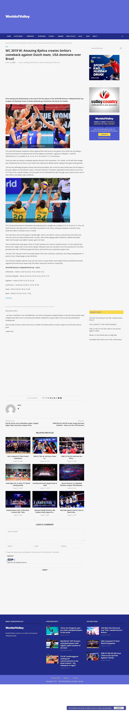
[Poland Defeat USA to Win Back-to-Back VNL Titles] (18, 499)
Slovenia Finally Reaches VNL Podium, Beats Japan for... (44, 511)
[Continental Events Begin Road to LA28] (44, 472)
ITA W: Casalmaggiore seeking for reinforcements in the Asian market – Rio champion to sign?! (69, 661)
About (95, 36)
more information (106, 708)
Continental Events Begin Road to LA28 (45, 484)
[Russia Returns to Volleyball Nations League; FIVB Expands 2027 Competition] (71, 472)
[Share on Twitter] (48, 398)
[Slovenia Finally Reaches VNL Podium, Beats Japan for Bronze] (44, 499)
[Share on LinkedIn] (52, 398)
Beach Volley (70, 36)
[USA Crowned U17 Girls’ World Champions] (18, 445)
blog (80, 36)
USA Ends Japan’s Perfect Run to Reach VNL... (71, 511)
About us (66, 678)
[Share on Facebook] (46, 398)
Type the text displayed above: (17, 562)
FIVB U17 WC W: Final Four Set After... (71, 457)
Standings (9, 298)
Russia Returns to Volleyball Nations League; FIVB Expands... (71, 484)
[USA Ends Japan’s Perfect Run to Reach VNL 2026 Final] (71, 499)
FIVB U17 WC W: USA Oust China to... (45, 457)
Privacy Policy (55, 678)
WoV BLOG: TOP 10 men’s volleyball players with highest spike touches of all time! (70, 644)
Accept (118, 708)
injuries (60, 36)
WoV (13, 62)
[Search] (122, 36)
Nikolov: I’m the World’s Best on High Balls (103, 335)
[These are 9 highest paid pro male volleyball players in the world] (52, 631)
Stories (51, 36)
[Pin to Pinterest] (50, 398)
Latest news (18, 36)
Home (9, 36)
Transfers (30, 36)
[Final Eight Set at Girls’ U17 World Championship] (18, 472)
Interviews (42, 36)
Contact (75, 678)
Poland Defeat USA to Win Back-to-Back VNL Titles (18, 511)
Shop (88, 36)
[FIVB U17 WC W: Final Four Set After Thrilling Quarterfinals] (71, 445)
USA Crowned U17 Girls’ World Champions (18, 457)
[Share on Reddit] (54, 398)
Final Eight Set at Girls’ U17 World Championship (18, 484)
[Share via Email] (61, 398)
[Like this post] (44, 398)
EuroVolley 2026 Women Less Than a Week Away (105, 339)
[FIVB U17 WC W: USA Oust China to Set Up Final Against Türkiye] (44, 445)
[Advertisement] (84, 17)
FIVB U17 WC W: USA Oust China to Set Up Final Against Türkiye (111, 655)
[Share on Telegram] (58, 398)
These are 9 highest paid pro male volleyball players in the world (71, 630)
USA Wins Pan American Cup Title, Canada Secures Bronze (111, 630)
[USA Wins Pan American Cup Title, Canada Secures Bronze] (93, 631)
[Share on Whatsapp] (56, 398)
